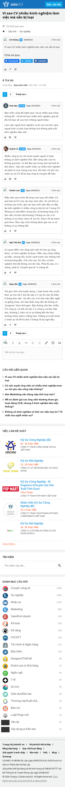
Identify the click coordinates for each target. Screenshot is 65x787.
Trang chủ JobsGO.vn (13, 744)
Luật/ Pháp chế (20, 715)
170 (22, 190)
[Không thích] (15, 69)
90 (21, 40)
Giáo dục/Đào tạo (21, 693)
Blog (54, 752)
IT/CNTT (16, 637)
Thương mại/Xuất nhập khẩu (25, 700)
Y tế (13, 679)
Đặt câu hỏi (54, 4)
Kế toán (15, 623)
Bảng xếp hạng (10, 748)
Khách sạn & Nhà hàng (24, 665)
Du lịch (15, 686)
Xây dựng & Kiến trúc (23, 729)
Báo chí (15, 707)
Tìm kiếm (59, 565)
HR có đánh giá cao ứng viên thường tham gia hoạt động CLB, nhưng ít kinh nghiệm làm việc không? (31, 403)
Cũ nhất (42, 85)
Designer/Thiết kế (21, 658)
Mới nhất (33, 85)
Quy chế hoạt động (32, 748)
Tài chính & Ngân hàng (24, 644)
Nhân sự (16, 602)
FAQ (45, 752)
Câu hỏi (12, 31)
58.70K (22, 106)
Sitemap (6, 756)
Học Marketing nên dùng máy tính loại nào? (30, 394)
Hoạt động (7, 85)
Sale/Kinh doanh (21, 616)
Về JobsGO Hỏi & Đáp (40, 744)
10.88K (22, 149)
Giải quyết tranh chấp (14, 752)
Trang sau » (21, 94)
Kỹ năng (16, 630)
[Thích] (5, 69)
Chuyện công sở (20, 588)
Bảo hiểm (16, 651)
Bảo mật (34, 752)
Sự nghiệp (25, 31)
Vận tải (15, 722)
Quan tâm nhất (21, 85)
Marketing (16, 609)
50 (20, 284)
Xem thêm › (9, 544)
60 (23, 242)
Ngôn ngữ (17, 672)
